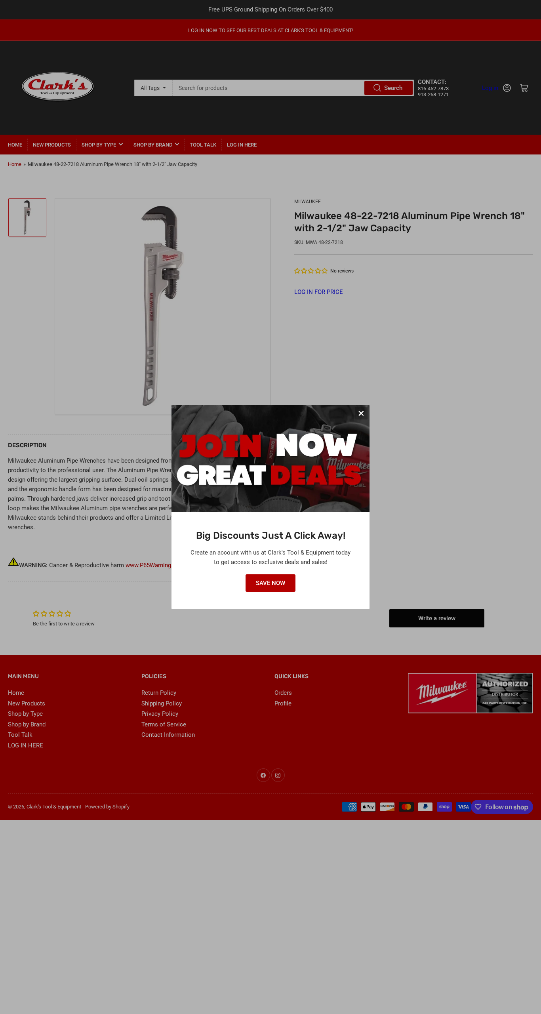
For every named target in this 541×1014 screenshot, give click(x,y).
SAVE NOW (270, 583)
